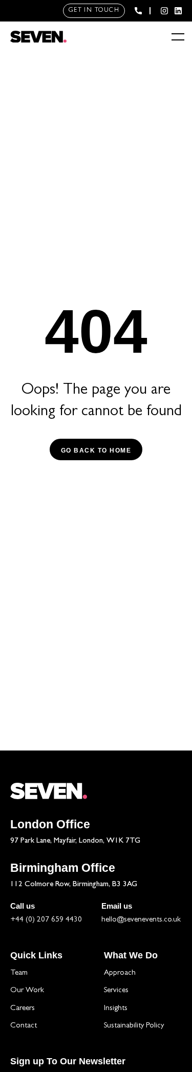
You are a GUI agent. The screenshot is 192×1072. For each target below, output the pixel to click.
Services (116, 991)
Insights (115, 1009)
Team (19, 973)
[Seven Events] (38, 37)
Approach (120, 973)
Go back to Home (96, 450)
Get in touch (94, 11)
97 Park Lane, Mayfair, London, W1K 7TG (75, 841)
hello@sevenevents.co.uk (141, 920)
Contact (23, 1026)
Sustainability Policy (134, 1026)
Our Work (27, 991)
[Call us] (138, 10)
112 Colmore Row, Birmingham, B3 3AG (73, 885)
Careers (22, 1009)
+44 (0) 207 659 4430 (46, 920)
